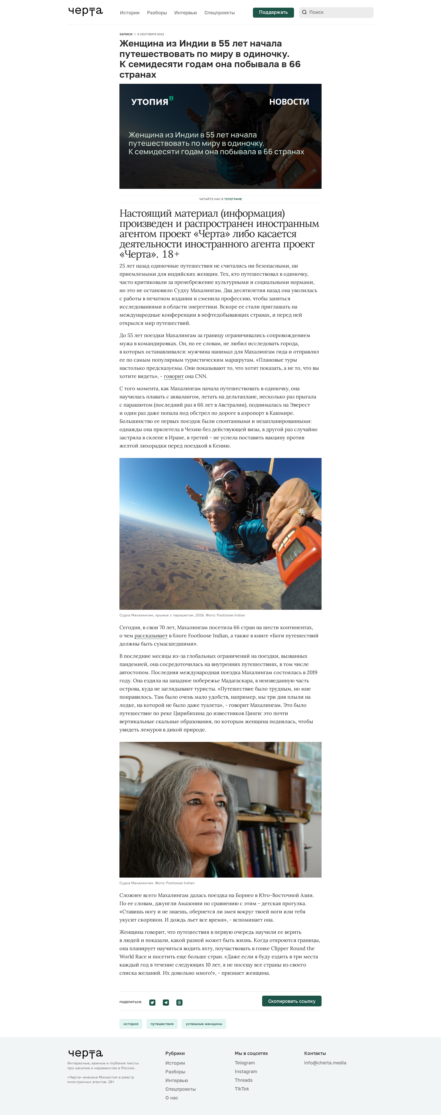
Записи (125, 34)
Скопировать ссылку (291, 1001)
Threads (244, 1080)
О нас (171, 1097)
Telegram (245, 1062)
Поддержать (273, 12)
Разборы (157, 12)
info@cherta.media (325, 1062)
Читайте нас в (220, 199)
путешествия (162, 1023)
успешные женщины (204, 1023)
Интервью (185, 12)
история (131, 1023)
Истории (130, 12)
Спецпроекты (219, 12)
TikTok (242, 1088)
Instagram (246, 1071)
